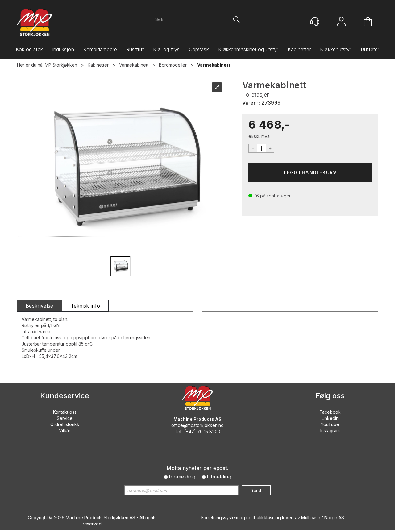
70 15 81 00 (208, 431)
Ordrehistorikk (64, 424)
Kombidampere (100, 49)
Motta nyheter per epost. (197, 468)
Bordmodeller (173, 65)
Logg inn (341, 22)
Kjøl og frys (166, 49)
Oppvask (199, 49)
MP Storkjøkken (61, 65)
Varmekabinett (133, 65)
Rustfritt (135, 49)
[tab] (39, 306)
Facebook (330, 412)
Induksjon (63, 49)
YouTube (330, 424)
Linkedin (330, 418)
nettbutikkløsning (263, 517)
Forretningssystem (219, 517)
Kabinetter (299, 49)
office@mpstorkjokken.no (197, 425)
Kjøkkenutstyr (335, 49)
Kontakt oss (65, 412)
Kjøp (310, 172)
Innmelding (182, 477)
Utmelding (219, 477)
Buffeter (370, 49)
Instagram (330, 430)
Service (65, 418)
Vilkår (64, 430)
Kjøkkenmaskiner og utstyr (248, 49)
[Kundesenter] (314, 21)
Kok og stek (29, 49)
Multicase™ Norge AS (322, 517)
